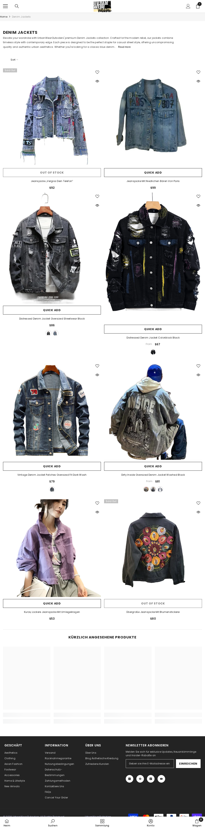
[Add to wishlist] (97, 72)
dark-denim (153, 489)
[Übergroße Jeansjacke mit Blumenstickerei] (153, 548)
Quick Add (153, 173)
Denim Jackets (21, 16)
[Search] (16, 6)
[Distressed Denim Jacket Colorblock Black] (153, 258)
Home (3, 16)
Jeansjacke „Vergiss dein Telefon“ (52, 181)
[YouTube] (161, 779)
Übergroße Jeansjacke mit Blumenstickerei (153, 612)
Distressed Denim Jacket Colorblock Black (153, 337)
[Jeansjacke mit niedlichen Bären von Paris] (153, 117)
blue (55, 333)
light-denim (146, 489)
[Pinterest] (140, 779)
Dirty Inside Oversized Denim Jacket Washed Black (153, 474)
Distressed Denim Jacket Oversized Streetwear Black (52, 318)
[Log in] (188, 6)
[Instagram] (129, 779)
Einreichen (188, 764)
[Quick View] (97, 81)
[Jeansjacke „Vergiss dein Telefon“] (52, 117)
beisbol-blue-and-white (160, 489)
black (48, 333)
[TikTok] (151, 779)
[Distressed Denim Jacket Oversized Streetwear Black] (52, 248)
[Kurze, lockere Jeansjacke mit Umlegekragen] (52, 548)
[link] (26, 715)
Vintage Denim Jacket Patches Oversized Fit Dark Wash (51, 474)
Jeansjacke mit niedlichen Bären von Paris (153, 181)
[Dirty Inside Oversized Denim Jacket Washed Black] (153, 411)
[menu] (5, 6)
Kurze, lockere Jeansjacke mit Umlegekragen (52, 612)
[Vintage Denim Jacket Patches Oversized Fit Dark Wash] (52, 411)
